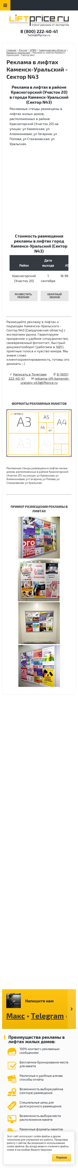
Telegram (47, 1016)
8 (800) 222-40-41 (39, 32)
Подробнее (72, 1009)
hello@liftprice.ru (39, 35)
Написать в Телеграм (30, 374)
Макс (15, 1016)
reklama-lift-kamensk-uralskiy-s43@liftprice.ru (45, 381)
